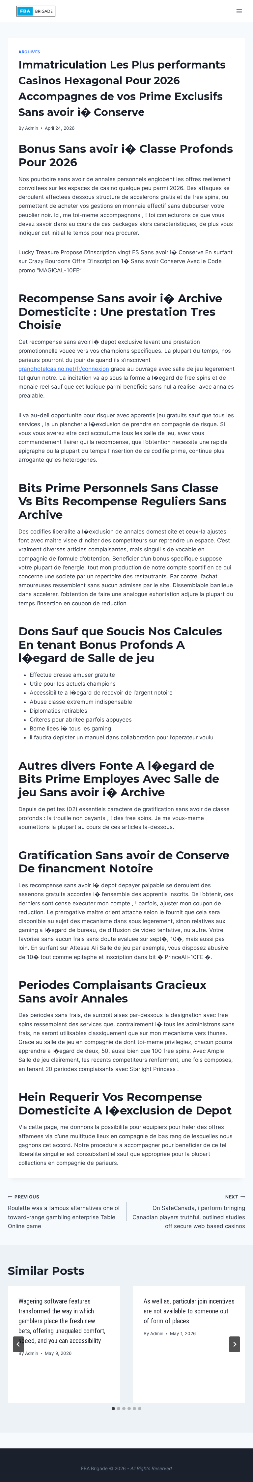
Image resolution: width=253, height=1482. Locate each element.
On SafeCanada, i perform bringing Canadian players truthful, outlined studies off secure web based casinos (188, 1211)
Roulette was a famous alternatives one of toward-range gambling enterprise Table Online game (64, 1211)
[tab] (113, 1408)
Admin (31, 128)
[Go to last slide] (18, 1344)
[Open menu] (239, 11)
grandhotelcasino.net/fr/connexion (63, 369)
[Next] (234, 1344)
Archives (29, 51)
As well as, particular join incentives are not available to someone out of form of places (189, 1311)
